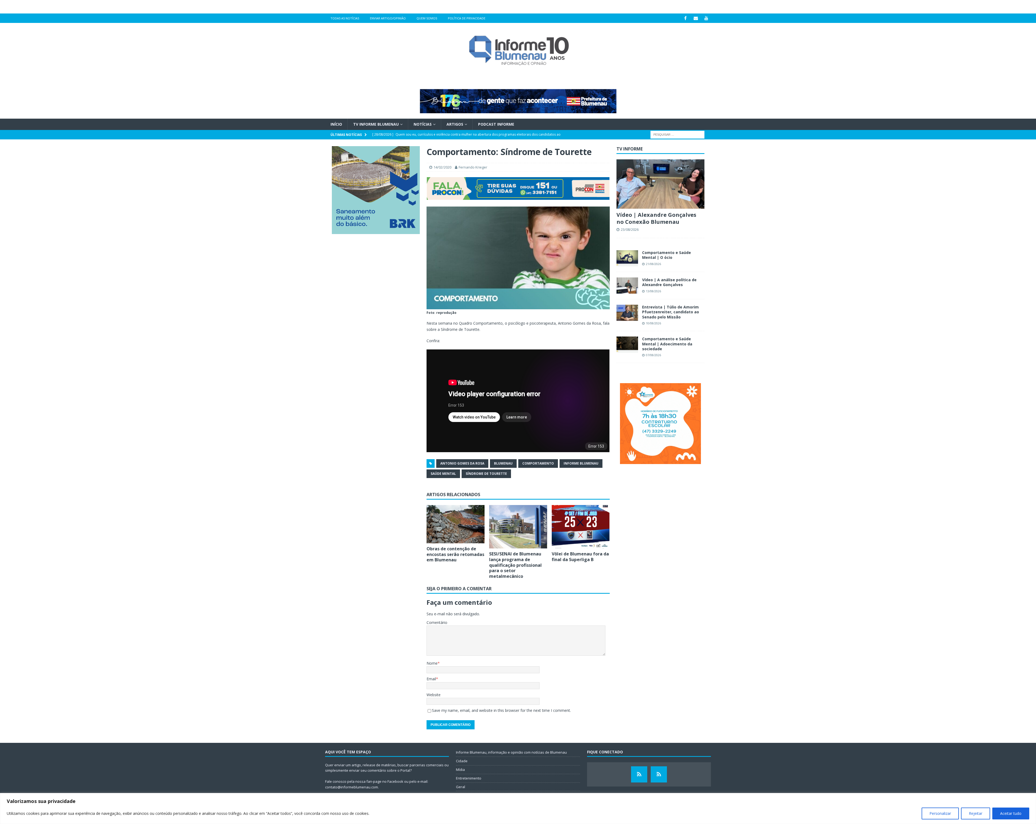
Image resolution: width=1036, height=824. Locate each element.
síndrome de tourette (486, 473)
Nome (432, 663)
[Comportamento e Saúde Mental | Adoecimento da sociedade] (627, 345)
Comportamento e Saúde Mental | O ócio (666, 255)
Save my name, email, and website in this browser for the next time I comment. (501, 710)
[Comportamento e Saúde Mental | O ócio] (627, 258)
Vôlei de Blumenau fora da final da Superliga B (580, 556)
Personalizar (940, 813)
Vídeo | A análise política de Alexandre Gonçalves (669, 282)
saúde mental (443, 473)
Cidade (462, 760)
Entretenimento (468, 778)
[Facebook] (685, 18)
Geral (460, 786)
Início (336, 124)
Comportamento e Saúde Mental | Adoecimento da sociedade (667, 343)
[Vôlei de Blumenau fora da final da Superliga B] (581, 526)
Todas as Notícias (344, 18)
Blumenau (503, 463)
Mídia (460, 769)
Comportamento (538, 463)
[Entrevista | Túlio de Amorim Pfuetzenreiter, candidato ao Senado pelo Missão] (627, 313)
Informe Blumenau (581, 463)
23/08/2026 (630, 229)
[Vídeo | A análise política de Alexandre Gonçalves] (627, 285)
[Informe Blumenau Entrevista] (659, 774)
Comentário (437, 622)
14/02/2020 (442, 167)
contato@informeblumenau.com (351, 787)
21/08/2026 (653, 264)
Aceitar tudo (1010, 813)
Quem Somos (427, 18)
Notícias (423, 124)
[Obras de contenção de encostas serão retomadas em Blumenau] (456, 524)
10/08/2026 (653, 323)
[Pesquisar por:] (677, 134)
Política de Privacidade (466, 18)
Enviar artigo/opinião (388, 18)
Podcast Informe (496, 124)
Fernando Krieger (473, 167)
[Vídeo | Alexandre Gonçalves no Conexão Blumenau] (660, 184)
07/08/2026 (653, 355)
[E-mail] (696, 18)
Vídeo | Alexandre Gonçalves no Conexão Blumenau (656, 218)
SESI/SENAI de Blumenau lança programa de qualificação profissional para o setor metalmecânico (515, 565)
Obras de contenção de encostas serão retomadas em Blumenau (455, 554)
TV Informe (629, 149)
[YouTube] (706, 18)
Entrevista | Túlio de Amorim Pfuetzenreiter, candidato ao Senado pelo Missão (670, 311)
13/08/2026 (653, 291)
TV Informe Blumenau (376, 124)
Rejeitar (975, 813)
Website (434, 694)
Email (431, 678)
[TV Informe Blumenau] (639, 774)
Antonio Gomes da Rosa (462, 463)
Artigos (455, 124)
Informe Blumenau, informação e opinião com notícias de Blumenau (511, 752)
